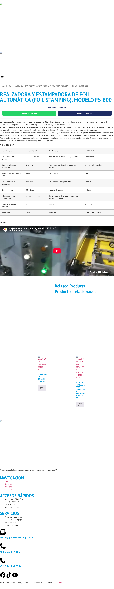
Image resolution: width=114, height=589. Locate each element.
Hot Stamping (10, 86)
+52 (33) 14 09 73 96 (11, 566)
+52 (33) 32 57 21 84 (10, 551)
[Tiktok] (9, 575)
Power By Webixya (60, 582)
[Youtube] (15, 575)
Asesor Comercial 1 (29, 113)
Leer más (42, 388)
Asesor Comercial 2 (84, 113)
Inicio (2, 86)
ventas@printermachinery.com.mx (17, 537)
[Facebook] (3, 575)
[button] (57, 77)
